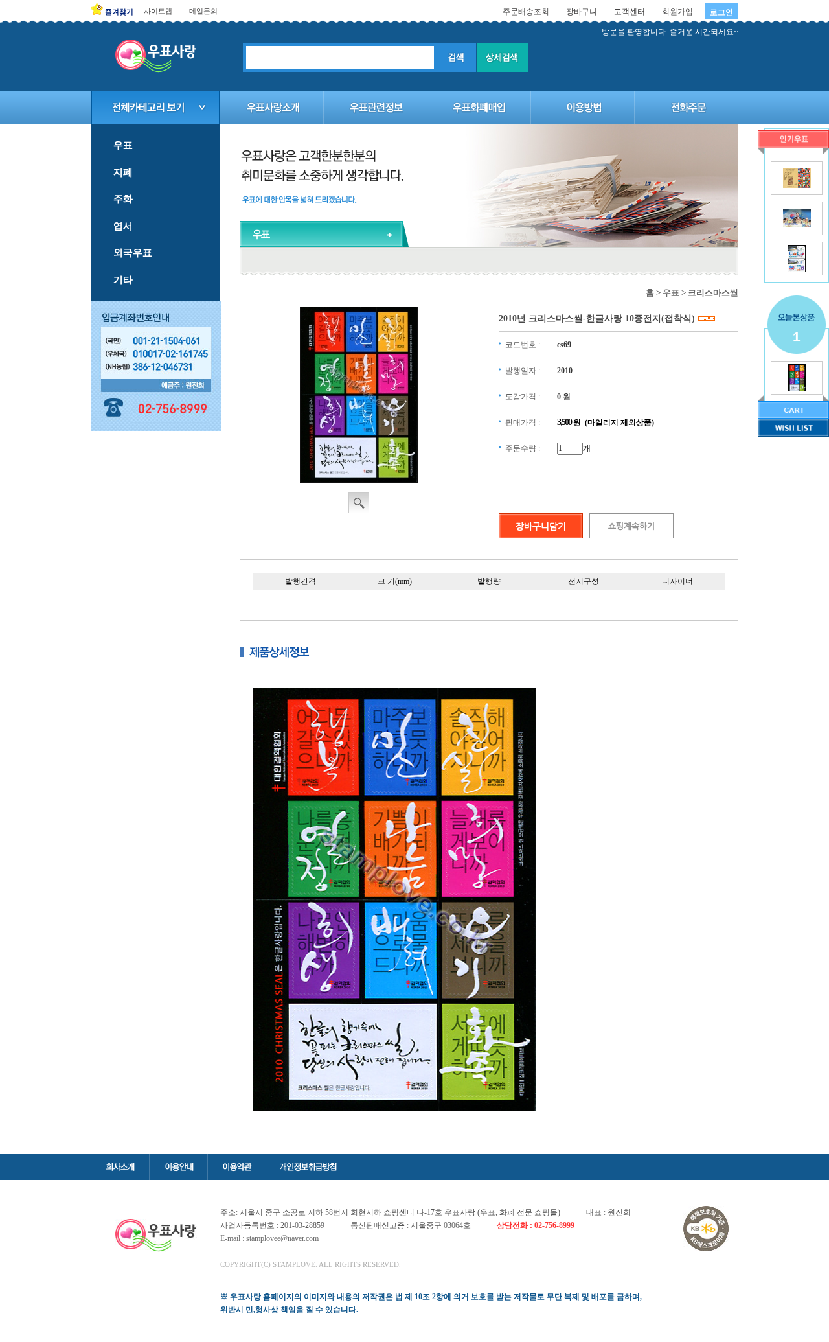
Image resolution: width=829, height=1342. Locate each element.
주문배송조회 (526, 11)
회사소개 (120, 1167)
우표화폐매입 (479, 107)
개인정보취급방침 (308, 1167)
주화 (123, 199)
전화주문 (686, 107)
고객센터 (629, 11)
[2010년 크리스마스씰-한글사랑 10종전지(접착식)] (797, 388)
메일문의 (203, 11)
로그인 (721, 12)
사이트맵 (158, 11)
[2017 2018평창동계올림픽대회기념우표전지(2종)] (796, 269)
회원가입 (677, 11)
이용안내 (178, 1167)
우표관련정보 (375, 107)
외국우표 (132, 253)
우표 (123, 145)
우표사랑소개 (272, 107)
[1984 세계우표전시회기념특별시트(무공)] (797, 185)
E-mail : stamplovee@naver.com (269, 1238)
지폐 (123, 172)
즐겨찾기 (119, 12)
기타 (123, 280)
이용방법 (583, 107)
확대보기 (358, 502)
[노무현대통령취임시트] (797, 224)
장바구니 (581, 11)
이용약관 (236, 1167)
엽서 (123, 226)
